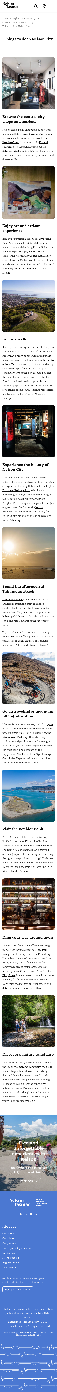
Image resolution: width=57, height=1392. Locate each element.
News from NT (10, 1257)
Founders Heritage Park (16, 490)
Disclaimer (14, 1321)
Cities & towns (9, 22)
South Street (23, 477)
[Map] (44, 6)
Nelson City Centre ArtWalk (32, 255)
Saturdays (8, 988)
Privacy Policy (31, 1321)
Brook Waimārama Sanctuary (24, 1066)
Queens (29, 394)
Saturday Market (12, 150)
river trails (18, 732)
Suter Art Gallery (37, 243)
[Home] (9, 6)
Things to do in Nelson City (16, 26)
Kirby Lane (8, 975)
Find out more (26, 1180)
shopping (30, 129)
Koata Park (8, 762)
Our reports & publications (17, 1248)
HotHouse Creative (30, 1332)
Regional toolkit (11, 1262)
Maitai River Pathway (14, 737)
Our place (8, 1238)
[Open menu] (52, 6)
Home (5, 18)
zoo (45, 645)
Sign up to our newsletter (18, 1289)
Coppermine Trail (12, 754)
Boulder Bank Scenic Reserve (35, 845)
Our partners (9, 1243)
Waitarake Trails (28, 762)
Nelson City (27, 22)
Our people (8, 1233)
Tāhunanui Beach (12, 599)
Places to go (30, 18)
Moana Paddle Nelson (15, 871)
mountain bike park (35, 728)
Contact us (8, 1252)
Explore (16, 18)
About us (9, 1226)
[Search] (35, 6)
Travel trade (9, 1267)
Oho (38, 1335)
